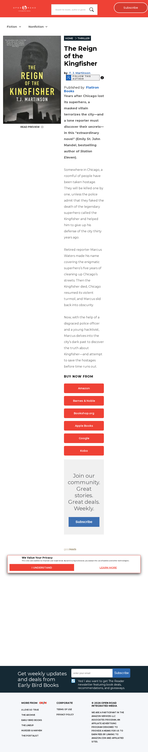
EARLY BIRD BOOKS (31, 720)
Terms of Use (64, 709)
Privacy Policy (65, 714)
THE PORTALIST (30, 736)
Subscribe (131, 7)
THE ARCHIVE (28, 715)
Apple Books (84, 425)
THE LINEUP (27, 725)
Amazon (84, 388)
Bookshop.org (84, 413)
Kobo (84, 450)
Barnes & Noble (84, 401)
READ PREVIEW (30, 126)
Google (84, 438)
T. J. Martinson (79, 73)
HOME (69, 38)
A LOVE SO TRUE (30, 710)
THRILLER (83, 38)
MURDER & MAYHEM (31, 730)
